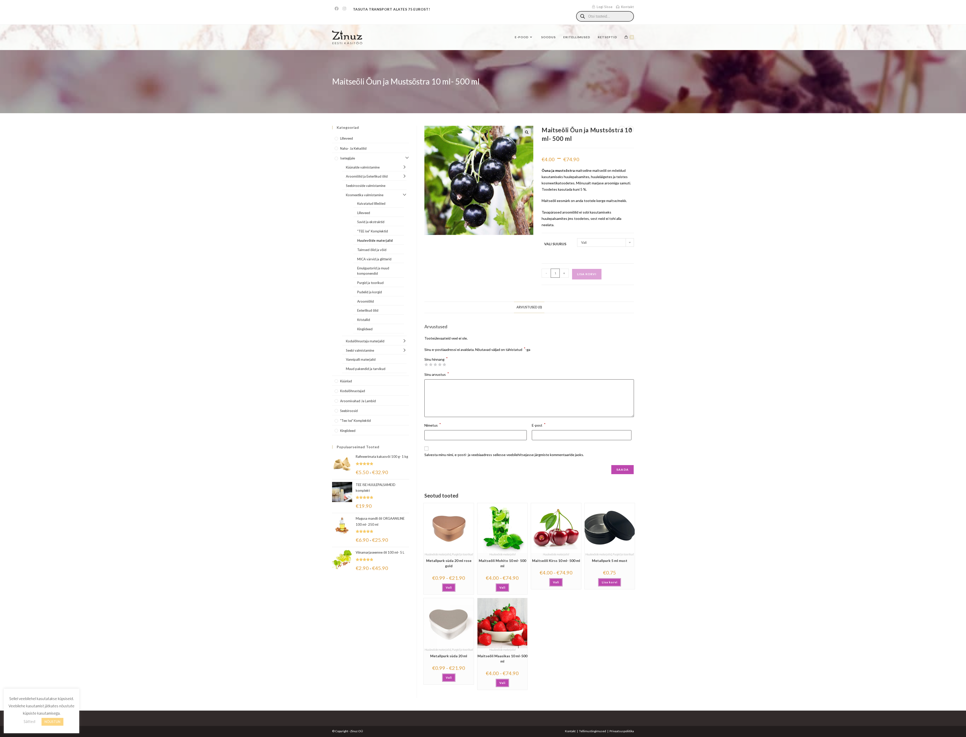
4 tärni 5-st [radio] (439, 364)
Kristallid (363, 320)
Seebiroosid (349, 411)
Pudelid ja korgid (369, 292)
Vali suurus (555, 244)
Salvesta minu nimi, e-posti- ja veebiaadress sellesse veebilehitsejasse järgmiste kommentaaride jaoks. (504, 455)
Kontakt (570, 731)
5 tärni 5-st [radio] (444, 364)
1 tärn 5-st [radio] (426, 364)
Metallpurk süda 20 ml (448, 656)
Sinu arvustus (436, 374)
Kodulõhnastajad (352, 391)
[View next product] (630, 129)
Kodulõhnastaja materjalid (365, 341)
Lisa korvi (586, 274)
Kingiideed (365, 329)
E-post (539, 424)
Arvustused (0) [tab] (529, 307)
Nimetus (432, 424)
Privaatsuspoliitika (622, 731)
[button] (527, 132)
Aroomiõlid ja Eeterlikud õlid (367, 176)
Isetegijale (347, 158)
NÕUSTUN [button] (52, 722)
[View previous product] (621, 129)
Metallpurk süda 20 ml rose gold (448, 563)
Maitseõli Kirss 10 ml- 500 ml (556, 560)
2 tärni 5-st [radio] (430, 364)
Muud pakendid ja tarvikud (365, 369)
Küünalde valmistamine (363, 167)
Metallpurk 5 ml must (609, 560)
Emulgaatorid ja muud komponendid (373, 270)
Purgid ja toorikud (462, 554)
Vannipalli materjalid (361, 359)
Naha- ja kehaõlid (353, 148)
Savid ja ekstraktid (370, 222)
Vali (449, 587)
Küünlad (346, 381)
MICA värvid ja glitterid (374, 259)
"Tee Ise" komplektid (355, 421)
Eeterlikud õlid (367, 310)
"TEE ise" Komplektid (372, 231)
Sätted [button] (29, 721)
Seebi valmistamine (360, 350)
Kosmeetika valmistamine (364, 195)
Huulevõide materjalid (438, 554)
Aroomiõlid (365, 301)
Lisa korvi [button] (609, 582)
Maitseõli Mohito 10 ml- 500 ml (502, 563)
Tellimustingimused (592, 731)
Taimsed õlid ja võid (371, 250)
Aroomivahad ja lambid (358, 401)
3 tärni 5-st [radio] (435, 364)
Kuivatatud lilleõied (371, 203)
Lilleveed (346, 138)
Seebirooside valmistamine (365, 186)
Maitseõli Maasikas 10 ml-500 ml (502, 658)
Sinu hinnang (436, 359)
